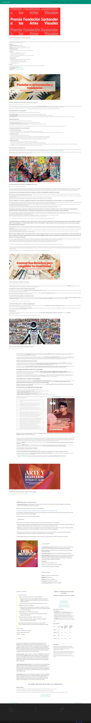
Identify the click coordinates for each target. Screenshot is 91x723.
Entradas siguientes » (78, 702)
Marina (21, 250)
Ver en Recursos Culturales (19, 68)
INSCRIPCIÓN (64, 602)
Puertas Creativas (54, 150)
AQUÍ (18, 313)
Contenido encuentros (22, 104)
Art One (26, 455)
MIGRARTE (23, 455)
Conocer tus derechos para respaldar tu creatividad (19, 281)
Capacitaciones (18, 493)
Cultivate (19, 39)
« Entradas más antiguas (13, 702)
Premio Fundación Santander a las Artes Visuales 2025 (19, 37)
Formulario (21, 67)
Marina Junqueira (12, 188)
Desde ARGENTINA (64, 606)
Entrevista (23, 186)
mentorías (12, 238)
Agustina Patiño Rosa (14, 39)
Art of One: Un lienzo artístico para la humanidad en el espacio (21, 346)
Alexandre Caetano (23, 108)
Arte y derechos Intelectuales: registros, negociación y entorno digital (22, 491)
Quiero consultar (45, 695)
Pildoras (26, 493)
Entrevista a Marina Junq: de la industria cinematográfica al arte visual (23, 184)
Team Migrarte (12, 348)
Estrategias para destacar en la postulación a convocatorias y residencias (23, 102)
